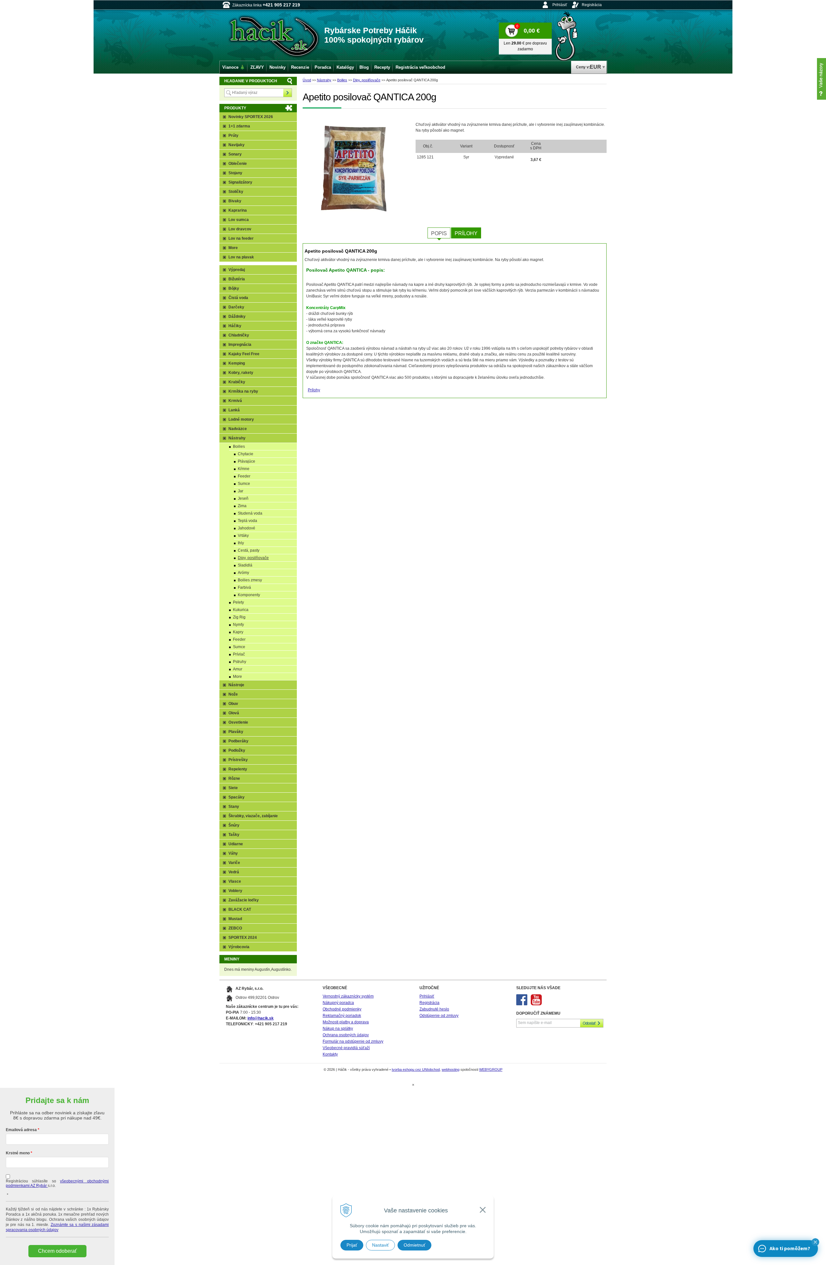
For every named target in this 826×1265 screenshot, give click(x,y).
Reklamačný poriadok (342, 1015)
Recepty (382, 67)
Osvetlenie (238, 722)
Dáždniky (237, 316)
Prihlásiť (559, 5)
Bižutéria (236, 279)
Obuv (233, 703)
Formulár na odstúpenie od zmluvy (353, 1041)
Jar (240, 491)
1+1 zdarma (239, 126)
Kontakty (330, 1054)
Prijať (352, 1245)
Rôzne (234, 778)
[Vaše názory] (821, 79)
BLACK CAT (239, 909)
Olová (233, 713)
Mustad (235, 919)
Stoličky (235, 191)
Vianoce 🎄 (233, 67)
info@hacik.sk (260, 1018)
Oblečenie (237, 163)
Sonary (235, 154)
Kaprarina (237, 210)
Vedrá (233, 872)
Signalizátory (240, 182)
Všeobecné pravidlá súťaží (346, 1048)
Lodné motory (241, 419)
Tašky (233, 834)
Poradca (323, 67)
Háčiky (234, 326)
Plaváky (235, 731)
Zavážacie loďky (243, 900)
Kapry (238, 632)
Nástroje (236, 685)
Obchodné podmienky (342, 1009)
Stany (233, 806)
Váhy (233, 853)
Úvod (307, 80)
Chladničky (238, 335)
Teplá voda (247, 520)
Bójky (233, 288)
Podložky (236, 750)
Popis (439, 233)
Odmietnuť (414, 1245)
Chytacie (245, 454)
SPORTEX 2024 (242, 937)
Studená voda (250, 513)
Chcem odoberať (57, 1251)
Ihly (241, 543)
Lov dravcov (239, 229)
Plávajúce (246, 461)
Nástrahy (324, 80)
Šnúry (233, 825)
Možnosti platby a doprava (346, 1022)
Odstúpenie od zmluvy (438, 1015)
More (233, 248)
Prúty (233, 135)
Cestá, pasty (248, 550)
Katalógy (345, 67)
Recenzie (300, 67)
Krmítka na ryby (243, 391)
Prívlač (239, 654)
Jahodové (246, 528)
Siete (233, 788)
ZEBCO (235, 928)
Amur (237, 669)
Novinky (277, 67)
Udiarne (235, 844)
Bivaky (234, 201)
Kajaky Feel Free (243, 354)
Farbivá (244, 587)
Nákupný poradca (338, 1002)
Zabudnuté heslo (434, 1009)
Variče (234, 862)
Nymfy (238, 624)
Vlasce (234, 881)
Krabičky (236, 382)
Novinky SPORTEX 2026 (250, 117)
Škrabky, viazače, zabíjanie (253, 816)
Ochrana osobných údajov (346, 1035)
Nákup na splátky (338, 1028)
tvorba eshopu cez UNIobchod (416, 1069)
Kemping (236, 363)
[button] (815, 1242)
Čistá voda (238, 298)
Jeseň (243, 498)
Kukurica (240, 609)
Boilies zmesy (250, 580)
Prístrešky (238, 760)
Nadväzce (237, 429)
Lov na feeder (241, 238)
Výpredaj (236, 269)
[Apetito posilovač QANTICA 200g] (356, 166)
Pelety (238, 602)
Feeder (244, 476)
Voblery (235, 891)
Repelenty (237, 769)
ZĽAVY (257, 67)
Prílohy (466, 233)
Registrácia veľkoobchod (420, 67)
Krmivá (235, 400)
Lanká (234, 410)
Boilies (342, 80)
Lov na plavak (241, 257)
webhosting (450, 1069)
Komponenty (249, 595)
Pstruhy (239, 661)
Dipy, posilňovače (366, 80)
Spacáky (236, 797)
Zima (242, 506)
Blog (364, 67)
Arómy (243, 572)
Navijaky (236, 145)
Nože (233, 694)
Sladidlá (245, 565)
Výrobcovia (238, 947)
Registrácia (592, 5)
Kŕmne (243, 469)
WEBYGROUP (490, 1069)
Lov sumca (238, 219)
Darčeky (236, 307)
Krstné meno (18, 1153)
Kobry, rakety (240, 372)
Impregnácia (239, 344)
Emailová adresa (21, 1130)
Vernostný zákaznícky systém (348, 996)
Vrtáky (243, 535)
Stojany (235, 173)
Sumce (244, 483)
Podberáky (238, 741)
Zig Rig (239, 617)
